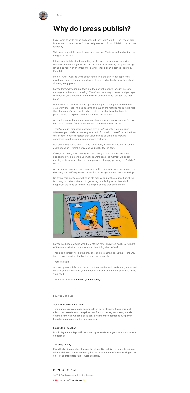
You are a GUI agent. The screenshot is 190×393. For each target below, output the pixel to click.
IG (54, 370)
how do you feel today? (88, 279)
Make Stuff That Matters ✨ (72, 380)
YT (58, 370)
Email (73, 370)
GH (63, 370)
